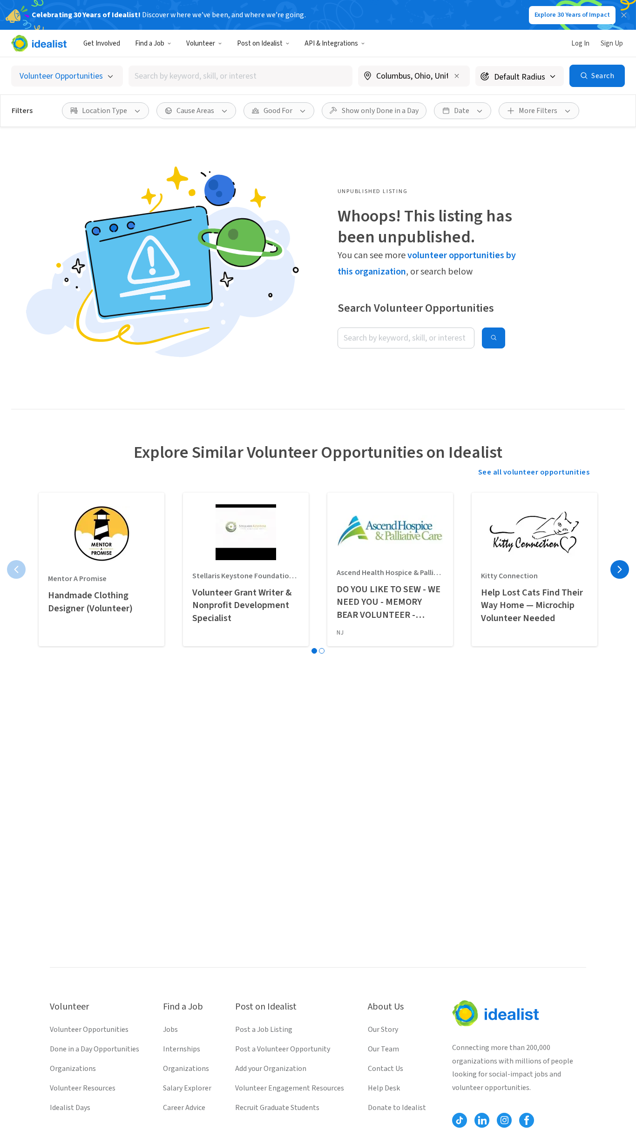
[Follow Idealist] (459, 1120)
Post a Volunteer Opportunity (282, 1049)
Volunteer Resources (82, 1088)
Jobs (170, 1029)
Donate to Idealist (397, 1108)
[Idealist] (39, 43)
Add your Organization (270, 1068)
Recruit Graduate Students (277, 1108)
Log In (580, 43)
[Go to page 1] (314, 651)
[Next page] (619, 569)
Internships (181, 1049)
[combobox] (240, 76)
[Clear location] (456, 76)
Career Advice (184, 1108)
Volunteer (200, 43)
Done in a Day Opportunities (94, 1049)
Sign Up (612, 43)
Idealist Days (70, 1108)
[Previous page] (16, 569)
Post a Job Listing (263, 1029)
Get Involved (101, 43)
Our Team (383, 1049)
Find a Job (149, 43)
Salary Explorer (187, 1088)
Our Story (383, 1029)
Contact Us (385, 1068)
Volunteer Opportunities (89, 1029)
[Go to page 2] (322, 651)
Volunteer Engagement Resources (289, 1088)
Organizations (73, 1068)
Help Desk (384, 1088)
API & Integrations (331, 43)
